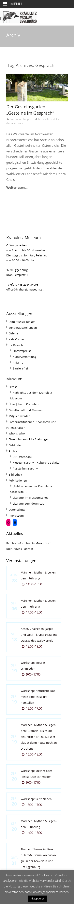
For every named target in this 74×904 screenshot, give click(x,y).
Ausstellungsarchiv (25, 468)
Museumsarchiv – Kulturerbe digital (36, 462)
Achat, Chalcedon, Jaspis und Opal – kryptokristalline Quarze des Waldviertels (39, 634)
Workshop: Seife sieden (36, 799)
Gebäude (15, 445)
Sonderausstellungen (23, 327)
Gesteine (55, 119)
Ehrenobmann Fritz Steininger (29, 439)
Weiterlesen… (17, 187)
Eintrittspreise (22, 351)
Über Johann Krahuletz (24, 404)
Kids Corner (16, 339)
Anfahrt (18, 362)
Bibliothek (15, 474)
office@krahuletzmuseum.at (24, 289)
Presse (13, 387)
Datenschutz (17, 509)
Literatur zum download (28, 503)
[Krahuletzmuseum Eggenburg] (18, 16)
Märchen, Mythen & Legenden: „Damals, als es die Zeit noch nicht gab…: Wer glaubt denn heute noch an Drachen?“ (39, 736)
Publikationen (18, 480)
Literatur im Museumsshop (31, 497)
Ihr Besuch (16, 345)
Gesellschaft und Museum (26, 410)
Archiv (13, 451)
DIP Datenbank (22, 457)
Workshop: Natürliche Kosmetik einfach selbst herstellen (38, 696)
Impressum (16, 515)
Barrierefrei (20, 368)
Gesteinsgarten (14, 123)
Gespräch (43, 119)
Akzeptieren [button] (38, 898)
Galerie (13, 333)
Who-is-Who (17, 433)
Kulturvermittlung (24, 357)
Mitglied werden (19, 416)
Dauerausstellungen (20, 119)
